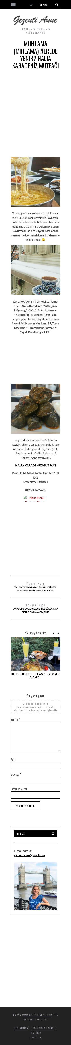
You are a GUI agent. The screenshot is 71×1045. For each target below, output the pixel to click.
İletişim (36, 1032)
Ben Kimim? (21, 1028)
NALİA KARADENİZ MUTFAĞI (35, 465)
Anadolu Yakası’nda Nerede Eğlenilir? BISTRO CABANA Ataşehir (35, 608)
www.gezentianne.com (37, 1015)
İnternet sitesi (19, 789)
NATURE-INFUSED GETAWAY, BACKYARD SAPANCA (35, 675)
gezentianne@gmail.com (29, 855)
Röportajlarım (43, 1028)
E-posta (16, 774)
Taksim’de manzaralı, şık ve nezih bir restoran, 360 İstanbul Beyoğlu (35, 587)
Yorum (15, 719)
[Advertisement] (35, 115)
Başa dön (35, 1037)
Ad (13, 760)
